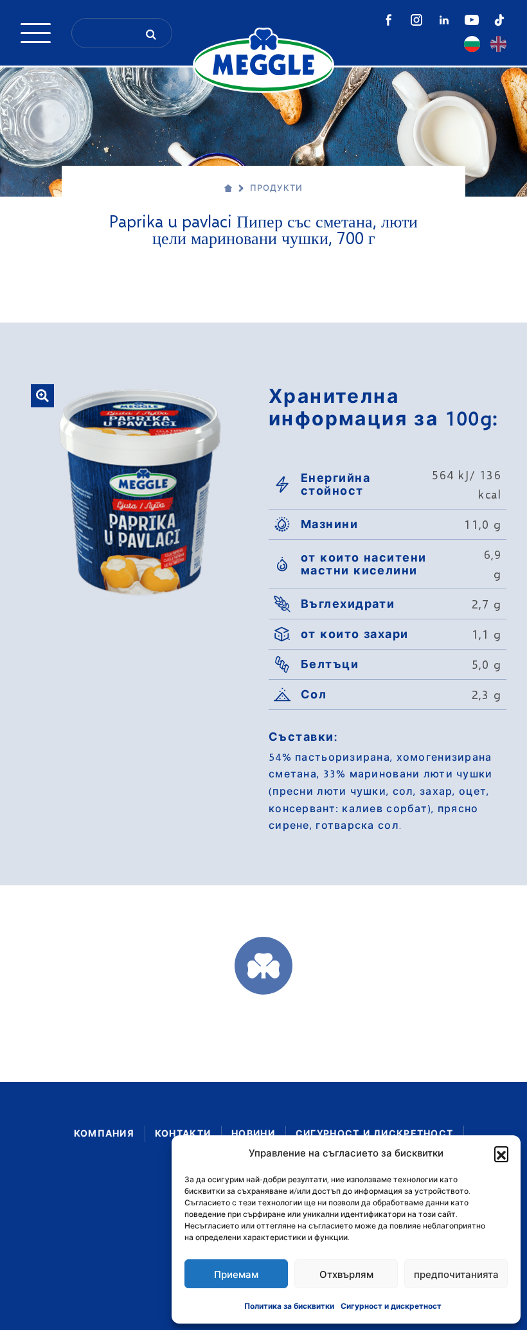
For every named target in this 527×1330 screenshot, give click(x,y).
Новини (253, 1133)
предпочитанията (456, 1274)
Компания (104, 1133)
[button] (501, 1153)
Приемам (236, 1274)
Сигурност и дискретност (391, 1306)
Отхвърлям (346, 1274)
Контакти (183, 1133)
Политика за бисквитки (289, 1306)
